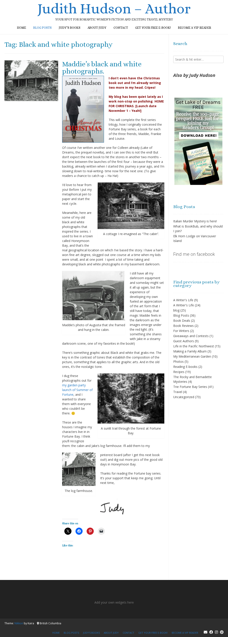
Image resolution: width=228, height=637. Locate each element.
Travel (177, 392)
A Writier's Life (183, 305)
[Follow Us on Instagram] (216, 632)
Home (21, 27)
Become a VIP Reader (194, 27)
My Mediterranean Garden (192, 356)
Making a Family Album (190, 351)
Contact (121, 27)
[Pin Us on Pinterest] (222, 632)
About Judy (97, 27)
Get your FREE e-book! (153, 27)
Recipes (178, 372)
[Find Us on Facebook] (211, 632)
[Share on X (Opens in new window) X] (67, 531)
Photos (178, 361)
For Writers (181, 331)
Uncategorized (183, 397)
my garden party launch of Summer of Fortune (77, 390)
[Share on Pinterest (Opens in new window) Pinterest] (90, 531)
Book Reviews (183, 326)
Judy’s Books (69, 27)
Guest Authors (183, 341)
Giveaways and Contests (191, 336)
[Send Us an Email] (205, 632)
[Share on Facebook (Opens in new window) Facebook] (79, 531)
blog (176, 310)
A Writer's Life (183, 300)
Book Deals (181, 320)
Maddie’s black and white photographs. (102, 67)
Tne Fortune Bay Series (190, 387)
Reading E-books (185, 367)
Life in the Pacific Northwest (193, 346)
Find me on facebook (194, 254)
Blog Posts (181, 315)
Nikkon (18, 623)
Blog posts (42, 27)
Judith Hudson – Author (114, 9)
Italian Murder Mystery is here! (195, 221)
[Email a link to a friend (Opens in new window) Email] (101, 531)
